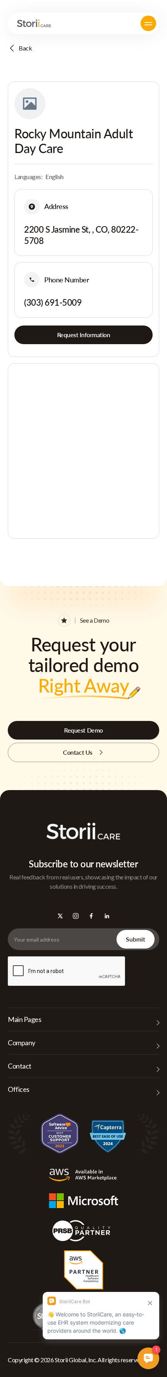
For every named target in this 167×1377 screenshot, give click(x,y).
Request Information (83, 334)
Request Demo (83, 730)
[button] (148, 23)
